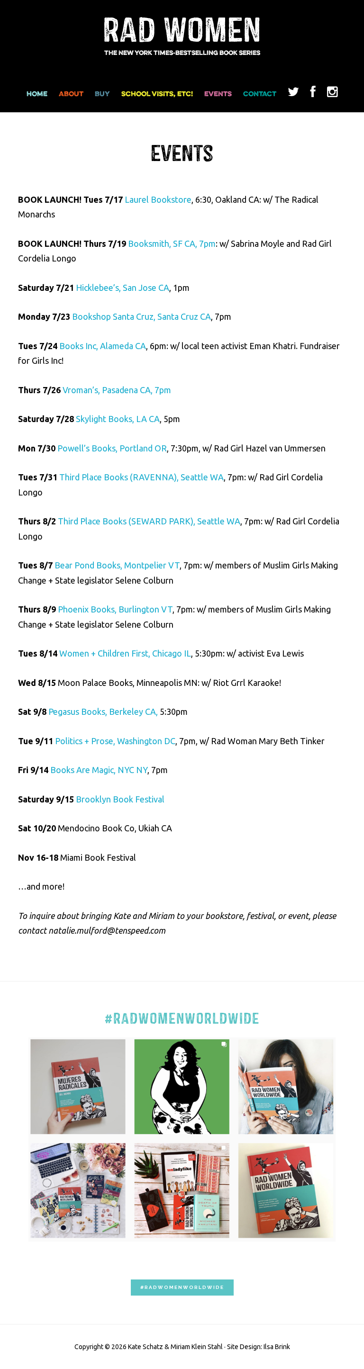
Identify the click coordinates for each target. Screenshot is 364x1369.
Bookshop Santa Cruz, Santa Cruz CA (141, 316)
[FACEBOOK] (313, 96)
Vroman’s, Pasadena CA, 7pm (117, 390)
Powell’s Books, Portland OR (112, 448)
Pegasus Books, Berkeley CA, (103, 711)
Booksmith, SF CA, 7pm (172, 243)
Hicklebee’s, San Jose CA (122, 287)
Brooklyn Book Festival (120, 799)
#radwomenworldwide (182, 1287)
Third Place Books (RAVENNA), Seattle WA (141, 477)
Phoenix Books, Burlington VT (115, 609)
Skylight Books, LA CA (118, 418)
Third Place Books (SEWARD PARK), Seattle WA (149, 521)
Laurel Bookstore (158, 199)
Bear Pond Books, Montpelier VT (117, 565)
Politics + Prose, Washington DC (115, 741)
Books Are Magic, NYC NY (98, 770)
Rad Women (182, 31)
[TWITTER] (293, 96)
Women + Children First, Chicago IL (125, 653)
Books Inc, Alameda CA (102, 346)
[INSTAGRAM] (332, 96)
